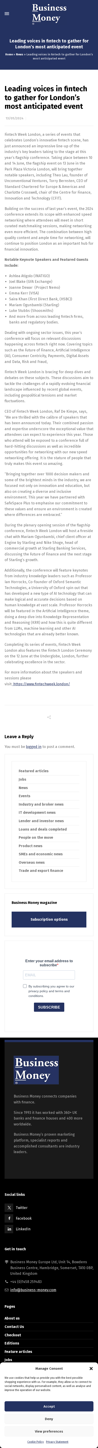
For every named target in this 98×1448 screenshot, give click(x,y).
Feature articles (18, 1351)
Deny (49, 1419)
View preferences (49, 1431)
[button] (91, 1368)
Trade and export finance (41, 870)
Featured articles (34, 771)
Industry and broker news (41, 804)
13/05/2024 (14, 118)
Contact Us (14, 1327)
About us (12, 1318)
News (19, 54)
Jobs (22, 779)
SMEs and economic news (41, 854)
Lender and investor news (41, 821)
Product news (30, 846)
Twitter (22, 1208)
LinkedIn (23, 1229)
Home (9, 54)
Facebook (24, 1218)
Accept (49, 1406)
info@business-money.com (33, 1290)
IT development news (37, 812)
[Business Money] (49, 13)
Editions (12, 1343)
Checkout (13, 1335)
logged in (33, 747)
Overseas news (32, 862)
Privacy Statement (57, 1441)
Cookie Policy (35, 1441)
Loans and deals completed (43, 829)
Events (24, 796)
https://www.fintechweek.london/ (41, 684)
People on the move (36, 837)
